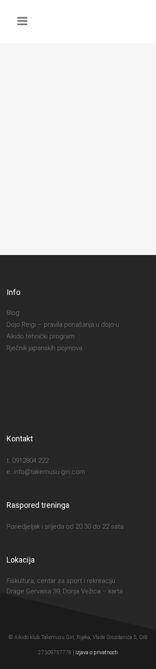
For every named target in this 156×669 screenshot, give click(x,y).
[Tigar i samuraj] (78, 117)
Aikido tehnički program (40, 336)
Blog (13, 313)
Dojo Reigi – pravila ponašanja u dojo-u (62, 324)
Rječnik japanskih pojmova (44, 348)
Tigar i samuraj (56, 204)
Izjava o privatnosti (96, 652)
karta (115, 591)
